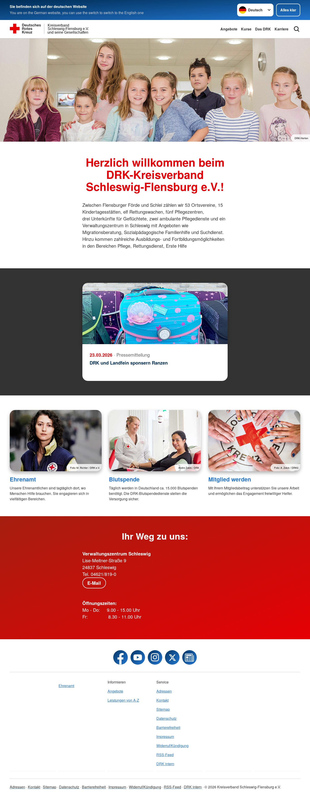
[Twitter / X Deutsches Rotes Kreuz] (172, 657)
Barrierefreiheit (168, 727)
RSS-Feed (165, 754)
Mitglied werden (229, 479)
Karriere (281, 29)
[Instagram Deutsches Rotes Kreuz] (155, 657)
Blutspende (124, 479)
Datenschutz (166, 718)
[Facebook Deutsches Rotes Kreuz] (120, 657)
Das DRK (263, 29)
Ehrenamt (23, 479)
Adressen (164, 691)
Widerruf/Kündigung (172, 745)
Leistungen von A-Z (123, 700)
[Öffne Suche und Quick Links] (296, 29)
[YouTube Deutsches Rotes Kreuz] (137, 657)
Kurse (246, 29)
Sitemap (163, 709)
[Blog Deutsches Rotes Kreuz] (189, 657)
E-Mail (94, 583)
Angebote (228, 29)
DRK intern (165, 763)
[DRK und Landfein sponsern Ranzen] (155, 313)
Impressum (165, 736)
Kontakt (162, 700)
